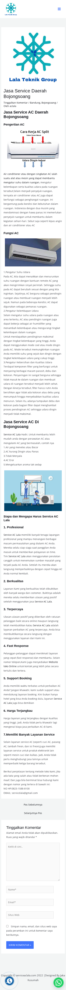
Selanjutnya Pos (33, 813)
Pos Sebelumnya (33, 804)
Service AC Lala (12, 434)
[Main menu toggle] (59, 9)
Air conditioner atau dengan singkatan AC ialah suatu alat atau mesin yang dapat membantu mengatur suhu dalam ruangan (30, 178)
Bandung (35, 102)
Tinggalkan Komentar (16, 102)
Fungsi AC (11, 233)
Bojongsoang (48, 102)
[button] (58, 982)
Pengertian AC (14, 124)
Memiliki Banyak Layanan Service (30, 734)
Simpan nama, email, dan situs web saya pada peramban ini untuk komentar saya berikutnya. (31, 931)
